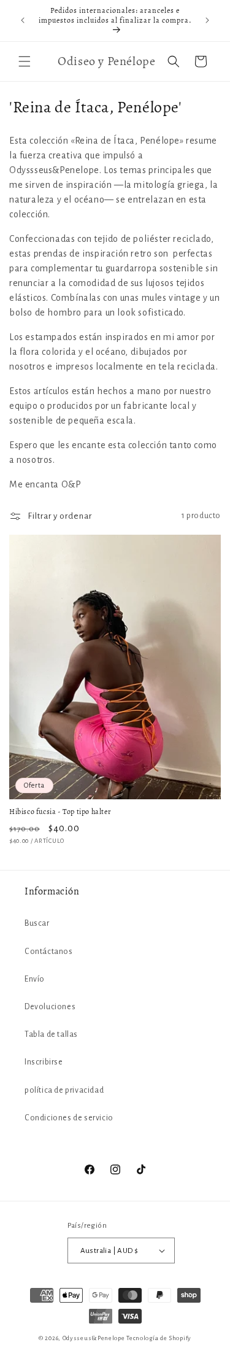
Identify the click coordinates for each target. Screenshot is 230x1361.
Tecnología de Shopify (158, 1338)
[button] (24, 61)
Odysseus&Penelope (95, 1338)
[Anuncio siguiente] (207, 20)
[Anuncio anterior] (22, 20)
